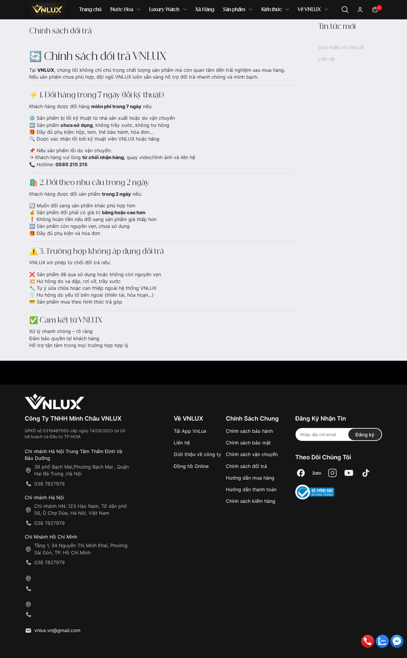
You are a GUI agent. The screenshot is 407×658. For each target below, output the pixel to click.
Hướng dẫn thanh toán (251, 489)
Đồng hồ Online (191, 466)
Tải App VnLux (190, 431)
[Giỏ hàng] (375, 9)
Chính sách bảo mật (248, 443)
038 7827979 (49, 484)
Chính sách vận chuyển (252, 454)
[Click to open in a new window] (301, 473)
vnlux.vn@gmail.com (57, 630)
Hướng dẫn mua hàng (250, 478)
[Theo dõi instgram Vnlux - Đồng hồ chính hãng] (332, 473)
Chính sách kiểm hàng (250, 501)
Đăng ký (364, 435)
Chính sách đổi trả (246, 466)
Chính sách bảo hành (249, 431)
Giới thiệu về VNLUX (341, 47)
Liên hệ (326, 59)
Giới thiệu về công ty (197, 454)
